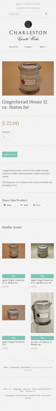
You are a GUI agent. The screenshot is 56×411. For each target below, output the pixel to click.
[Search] (46, 14)
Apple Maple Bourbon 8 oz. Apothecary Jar (42, 281)
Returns (26, 389)
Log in (18, 4)
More (43, 46)
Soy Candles (25, 367)
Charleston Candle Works (30, 395)
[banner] (28, 31)
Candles (28, 46)
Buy (14, 276)
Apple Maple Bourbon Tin (13, 343)
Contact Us (30, 391)
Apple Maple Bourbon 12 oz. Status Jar (13, 281)
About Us (13, 46)
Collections (14, 367)
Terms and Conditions (41, 389)
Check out (35, 8)
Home (5, 367)
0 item (22, 8)
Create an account (32, 4)
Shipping (17, 389)
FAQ (21, 391)
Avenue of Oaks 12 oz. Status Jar (42, 343)
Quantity (6, 132)
